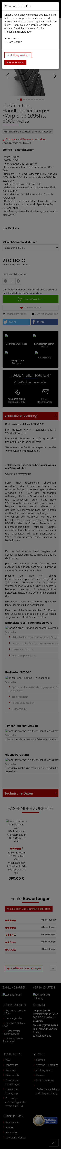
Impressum (14, 38)
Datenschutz (15, 42)
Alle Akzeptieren (15, 62)
